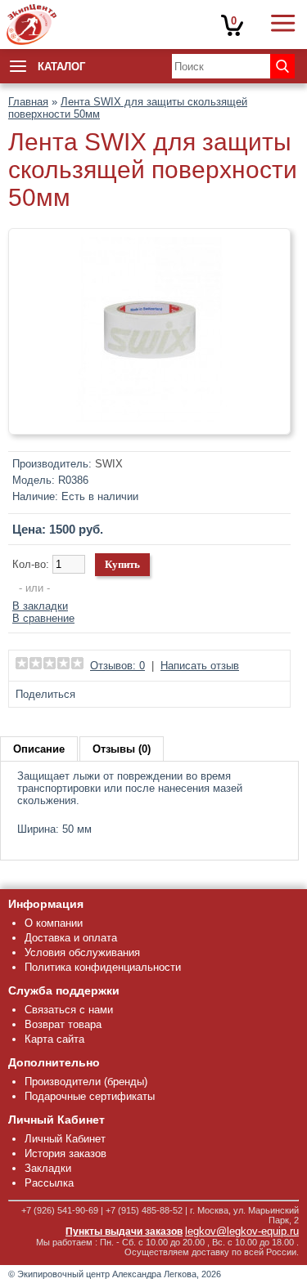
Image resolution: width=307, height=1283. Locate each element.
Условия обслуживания (82, 952)
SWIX (109, 464)
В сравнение (43, 618)
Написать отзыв (199, 665)
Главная (28, 102)
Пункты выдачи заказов (124, 1231)
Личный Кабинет (65, 1139)
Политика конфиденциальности (103, 967)
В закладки (40, 606)
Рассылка (49, 1183)
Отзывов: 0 (117, 665)
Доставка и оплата (71, 938)
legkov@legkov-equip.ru (242, 1231)
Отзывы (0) (122, 749)
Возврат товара (63, 1024)
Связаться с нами (69, 1010)
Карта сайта (54, 1039)
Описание (39, 749)
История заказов (65, 1153)
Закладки (48, 1168)
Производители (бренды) (86, 1081)
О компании (54, 923)
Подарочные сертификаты (90, 1096)
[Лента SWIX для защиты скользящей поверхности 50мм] (149, 420)
